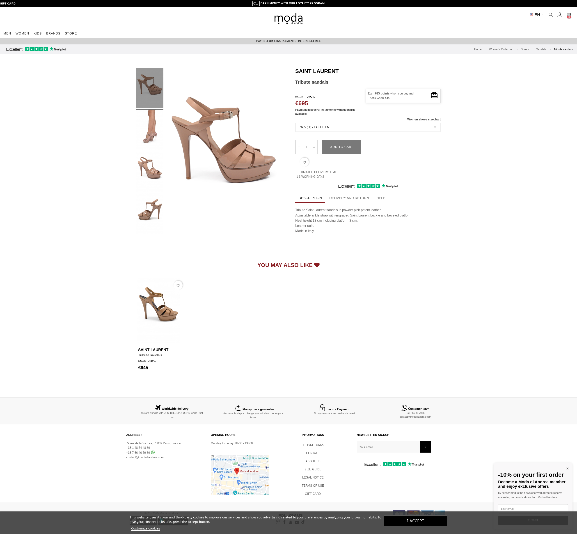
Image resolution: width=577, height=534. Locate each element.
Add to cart (341, 147)
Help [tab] (380, 198)
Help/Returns (313, 445)
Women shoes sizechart (424, 119)
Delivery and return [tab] (349, 198)
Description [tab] (310, 198)
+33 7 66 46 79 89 (415, 413)
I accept (415, 520)
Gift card (313, 493)
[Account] (559, 15)
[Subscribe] (425, 447)
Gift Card (8, 3)
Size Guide (313, 469)
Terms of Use (313, 485)
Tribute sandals (150, 355)
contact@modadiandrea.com (415, 416)
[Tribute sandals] (149, 172)
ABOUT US (313, 461)
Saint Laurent (317, 71)
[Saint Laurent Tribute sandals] (149, 89)
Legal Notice (313, 477)
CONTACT (313, 453)
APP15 (318, 41)
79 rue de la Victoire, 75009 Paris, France (153, 443)
